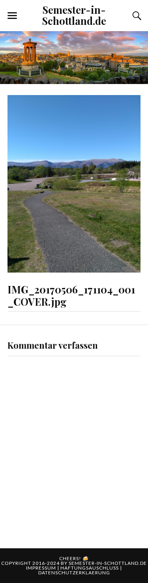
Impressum (41, 568)
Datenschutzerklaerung (74, 573)
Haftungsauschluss (90, 568)
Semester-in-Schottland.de (74, 15)
